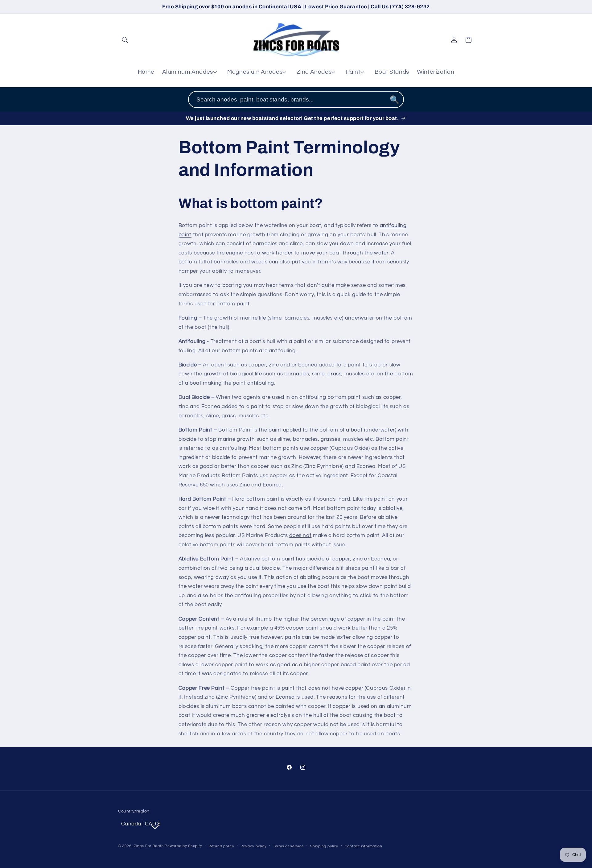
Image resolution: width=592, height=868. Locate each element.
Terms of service (288, 846)
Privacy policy (253, 846)
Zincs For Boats (148, 846)
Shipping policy (324, 846)
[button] (125, 40)
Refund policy (221, 846)
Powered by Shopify (183, 846)
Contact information (363, 846)
